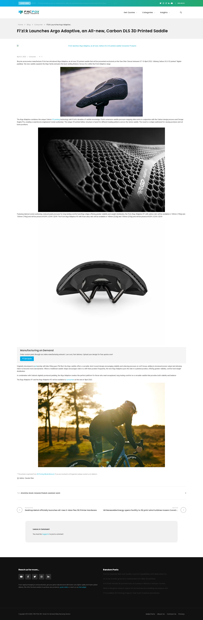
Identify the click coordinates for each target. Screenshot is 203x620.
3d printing (24, 493)
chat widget (82, 587)
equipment (51, 493)
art (36, 366)
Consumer (38, 25)
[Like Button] (40, 56)
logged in (45, 534)
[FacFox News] (29, 12)
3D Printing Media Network (45, 474)
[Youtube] (21, 576)
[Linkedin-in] (48, 576)
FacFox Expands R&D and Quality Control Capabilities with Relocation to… (135, 574)
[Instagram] (41, 576)
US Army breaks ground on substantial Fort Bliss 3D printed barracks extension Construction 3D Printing (69, 3)
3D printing (56, 119)
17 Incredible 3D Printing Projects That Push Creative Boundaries (131, 593)
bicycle (31, 493)
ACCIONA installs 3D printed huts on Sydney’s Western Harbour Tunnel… (134, 583)
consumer (70, 379)
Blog (29, 25)
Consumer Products (40, 493)
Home (20, 25)
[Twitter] (35, 576)
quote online (64, 587)
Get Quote (28, 358)
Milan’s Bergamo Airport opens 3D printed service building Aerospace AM (135, 588)
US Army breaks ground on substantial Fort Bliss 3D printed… (129, 579)
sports (58, 493)
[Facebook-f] (28, 576)
